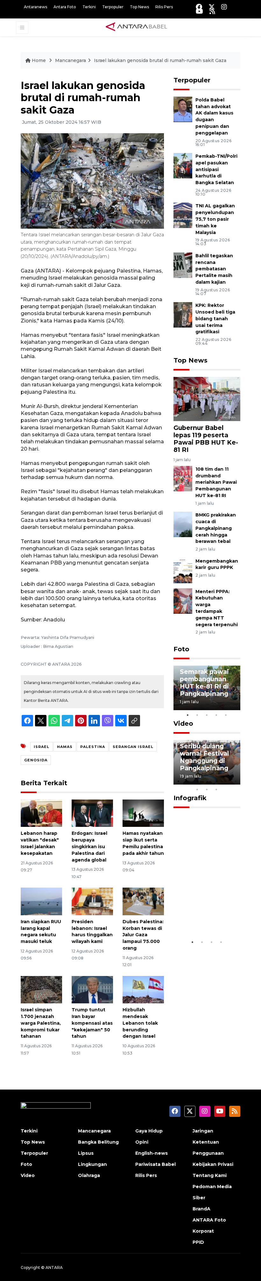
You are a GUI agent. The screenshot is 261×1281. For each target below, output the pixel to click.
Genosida (35, 760)
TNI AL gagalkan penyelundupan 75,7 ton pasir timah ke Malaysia (215, 219)
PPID (198, 1242)
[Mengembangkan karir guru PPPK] (182, 570)
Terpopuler (112, 6)
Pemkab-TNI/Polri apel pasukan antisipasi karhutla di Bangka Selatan (216, 169)
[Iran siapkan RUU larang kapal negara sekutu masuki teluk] (41, 901)
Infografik (190, 798)
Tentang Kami (210, 1175)
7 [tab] (235, 781)
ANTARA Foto (209, 1220)
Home (39, 60)
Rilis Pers (164, 6)
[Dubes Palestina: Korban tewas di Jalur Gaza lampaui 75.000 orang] (143, 901)
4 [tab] (216, 715)
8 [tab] (197, 789)
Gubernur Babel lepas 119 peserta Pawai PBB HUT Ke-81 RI (205, 439)
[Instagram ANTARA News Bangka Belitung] (224, 7)
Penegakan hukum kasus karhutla (201, 913)
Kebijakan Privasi (213, 1164)
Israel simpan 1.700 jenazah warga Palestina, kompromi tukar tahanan (41, 1023)
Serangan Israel (133, 746)
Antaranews (35, 6)
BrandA (201, 1209)
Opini (141, 1142)
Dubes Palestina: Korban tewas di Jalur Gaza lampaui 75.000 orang (143, 935)
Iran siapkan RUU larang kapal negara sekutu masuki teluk (41, 931)
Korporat (203, 1231)
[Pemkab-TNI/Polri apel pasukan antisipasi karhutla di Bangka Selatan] (182, 165)
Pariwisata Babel (155, 1164)
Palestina (92, 746)
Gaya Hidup (149, 1131)
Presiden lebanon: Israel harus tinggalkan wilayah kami (92, 931)
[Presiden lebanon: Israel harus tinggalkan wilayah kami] (92, 901)
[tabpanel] (206, 688)
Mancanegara (70, 60)
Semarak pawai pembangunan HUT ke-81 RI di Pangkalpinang (204, 682)
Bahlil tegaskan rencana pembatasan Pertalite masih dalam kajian (214, 269)
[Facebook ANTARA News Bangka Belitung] (199, 7)
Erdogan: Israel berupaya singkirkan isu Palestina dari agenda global (89, 846)
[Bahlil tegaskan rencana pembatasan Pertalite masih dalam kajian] (182, 265)
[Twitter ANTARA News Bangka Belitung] (211, 7)
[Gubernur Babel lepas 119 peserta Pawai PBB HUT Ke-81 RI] (206, 399)
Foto (181, 649)
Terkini (89, 6)
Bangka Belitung (98, 1142)
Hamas (65, 746)
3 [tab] (207, 715)
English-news (151, 1153)
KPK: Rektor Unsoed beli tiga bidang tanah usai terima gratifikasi (215, 318)
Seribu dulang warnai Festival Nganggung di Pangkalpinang (204, 757)
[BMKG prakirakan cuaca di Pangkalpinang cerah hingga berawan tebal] (182, 524)
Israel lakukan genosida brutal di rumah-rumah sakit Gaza (160, 60)
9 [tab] (207, 789)
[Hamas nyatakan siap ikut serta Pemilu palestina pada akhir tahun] (143, 813)
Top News (139, 6)
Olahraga (89, 1175)
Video (183, 723)
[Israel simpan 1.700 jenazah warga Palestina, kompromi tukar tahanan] (41, 989)
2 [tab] (197, 715)
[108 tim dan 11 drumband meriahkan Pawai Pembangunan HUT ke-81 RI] (182, 478)
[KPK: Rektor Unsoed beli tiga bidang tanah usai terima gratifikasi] (182, 314)
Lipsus (86, 1153)
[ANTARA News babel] (136, 27)
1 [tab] (188, 715)
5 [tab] (226, 715)
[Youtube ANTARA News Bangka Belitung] (199, 11)
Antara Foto (64, 6)
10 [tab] (216, 789)
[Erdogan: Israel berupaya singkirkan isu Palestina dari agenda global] (92, 813)
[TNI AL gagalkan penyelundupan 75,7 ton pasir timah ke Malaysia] (182, 215)
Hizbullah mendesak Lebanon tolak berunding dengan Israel (140, 1023)
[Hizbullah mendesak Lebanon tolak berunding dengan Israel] (143, 989)
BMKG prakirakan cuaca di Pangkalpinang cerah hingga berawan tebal (215, 528)
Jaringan (203, 1131)
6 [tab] (226, 781)
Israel (41, 746)
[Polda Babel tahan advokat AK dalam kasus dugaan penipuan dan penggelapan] (182, 109)
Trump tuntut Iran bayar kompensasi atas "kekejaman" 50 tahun (92, 1023)
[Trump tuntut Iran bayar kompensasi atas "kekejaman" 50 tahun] (92, 989)
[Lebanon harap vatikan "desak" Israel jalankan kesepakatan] (41, 813)
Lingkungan (92, 1164)
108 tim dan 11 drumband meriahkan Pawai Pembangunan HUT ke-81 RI (216, 482)
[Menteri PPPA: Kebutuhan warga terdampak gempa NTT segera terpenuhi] (182, 601)
